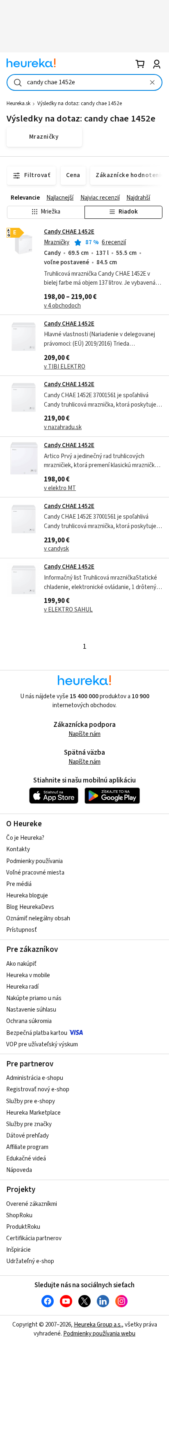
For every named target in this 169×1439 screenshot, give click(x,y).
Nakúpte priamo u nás (34, 998)
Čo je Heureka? (25, 838)
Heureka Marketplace (33, 1112)
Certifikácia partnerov (34, 1238)
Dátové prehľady (27, 1135)
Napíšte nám (84, 734)
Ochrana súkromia (29, 1021)
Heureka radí (22, 987)
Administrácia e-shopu (34, 1078)
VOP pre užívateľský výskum (42, 1044)
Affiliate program (27, 1147)
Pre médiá (19, 884)
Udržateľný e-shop (30, 1261)
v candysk (56, 548)
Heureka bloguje (27, 895)
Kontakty (18, 849)
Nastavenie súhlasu (31, 1009)
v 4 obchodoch (62, 305)
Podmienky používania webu (99, 1333)
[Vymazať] (152, 82)
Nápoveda (19, 1170)
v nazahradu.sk (63, 427)
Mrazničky (56, 242)
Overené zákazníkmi (31, 1204)
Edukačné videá (26, 1158)
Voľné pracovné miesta (35, 872)
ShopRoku (19, 1215)
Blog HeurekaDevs (30, 907)
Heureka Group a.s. (98, 1324)
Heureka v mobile (28, 975)
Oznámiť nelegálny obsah (38, 918)
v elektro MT (60, 488)
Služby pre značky (29, 1124)
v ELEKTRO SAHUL (68, 609)
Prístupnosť (21, 930)
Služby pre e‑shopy (30, 1101)
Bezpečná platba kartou (36, 1033)
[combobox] (84, 82)
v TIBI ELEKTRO (64, 366)
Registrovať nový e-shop (37, 1089)
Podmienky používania (34, 861)
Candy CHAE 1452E (69, 231)
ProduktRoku (23, 1227)
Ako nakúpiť (21, 964)
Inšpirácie (18, 1250)
